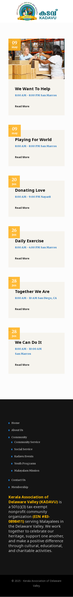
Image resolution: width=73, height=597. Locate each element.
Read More (22, 106)
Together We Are (32, 291)
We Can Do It (28, 342)
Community (19, 437)
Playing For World (33, 139)
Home (15, 423)
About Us (17, 430)
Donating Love (30, 190)
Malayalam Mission (26, 470)
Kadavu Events (23, 456)
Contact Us (18, 480)
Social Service (23, 449)
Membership (19, 487)
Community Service (27, 442)
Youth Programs (25, 463)
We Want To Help (32, 88)
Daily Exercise (29, 240)
